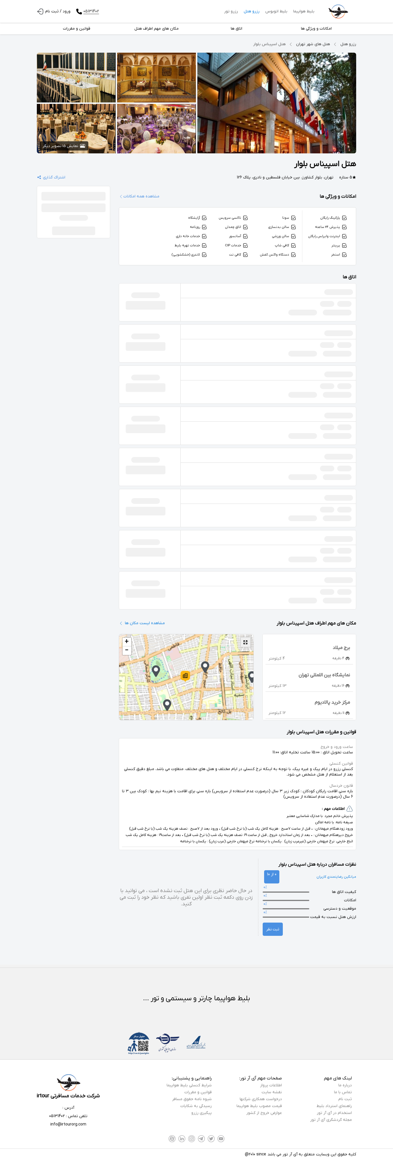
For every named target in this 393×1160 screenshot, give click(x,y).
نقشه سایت (272, 1092)
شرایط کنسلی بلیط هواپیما (189, 1085)
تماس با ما (343, 1092)
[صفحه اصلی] (338, 11)
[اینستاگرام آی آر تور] (191, 1138)
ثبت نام (345, 1099)
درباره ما (345, 1085)
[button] (185, 676)
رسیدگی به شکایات (196, 1106)
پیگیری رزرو (201, 1113)
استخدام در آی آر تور (334, 1113)
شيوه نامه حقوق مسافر (192, 1099)
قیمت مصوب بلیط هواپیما (259, 1106)
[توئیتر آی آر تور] (211, 1138)
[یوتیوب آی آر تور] (221, 1138)
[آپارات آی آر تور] (172, 1138)
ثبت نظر (272, 929)
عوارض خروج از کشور (264, 1113)
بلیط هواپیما (303, 11)
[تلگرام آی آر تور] (201, 1138)
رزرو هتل (252, 11)
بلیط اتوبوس (276, 11)
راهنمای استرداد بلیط (334, 1106)
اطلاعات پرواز (271, 1085)
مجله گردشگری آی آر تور (331, 1120)
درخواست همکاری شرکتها (261, 1099)
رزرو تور (231, 11)
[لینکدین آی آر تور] (181, 1138)
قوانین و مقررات (198, 1092)
